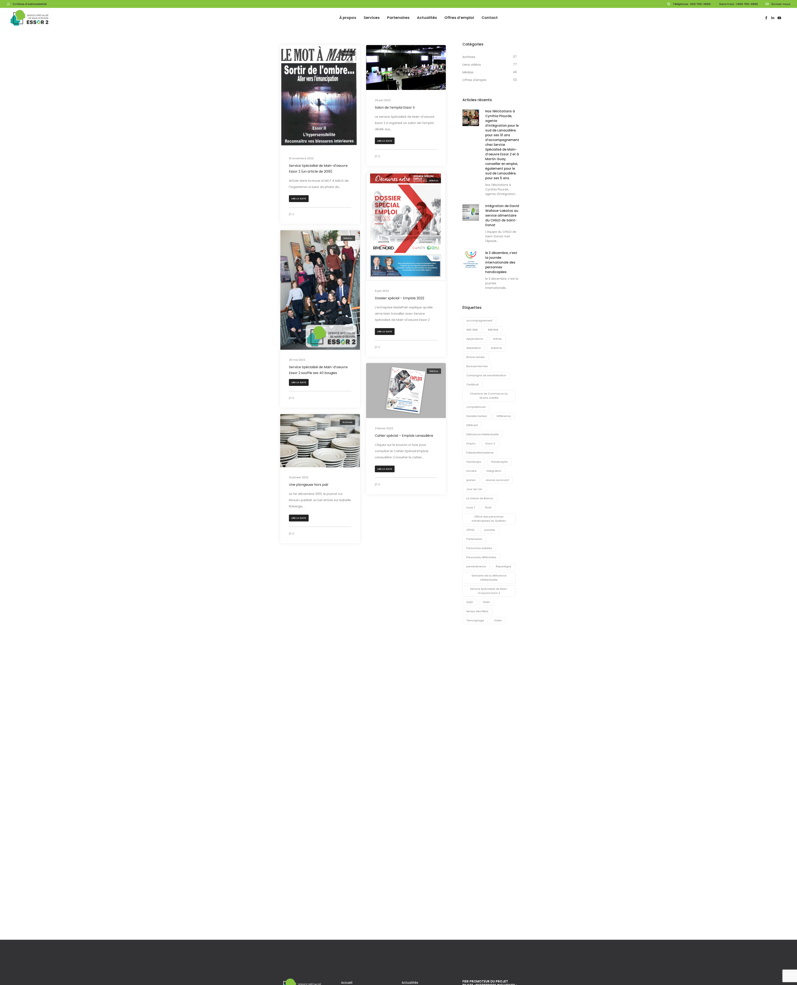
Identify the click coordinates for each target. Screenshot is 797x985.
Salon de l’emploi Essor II (394, 107)
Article (497, 339)
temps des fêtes (477, 611)
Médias (347, 53)
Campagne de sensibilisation (486, 375)
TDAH (486, 602)
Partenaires (398, 17)
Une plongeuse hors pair (309, 484)
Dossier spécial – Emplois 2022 (399, 298)
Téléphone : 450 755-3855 (692, 4)
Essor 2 (490, 443)
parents (489, 530)
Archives (433, 53)
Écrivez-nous (780, 4)
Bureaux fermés (477, 366)
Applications (474, 339)
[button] (299, 198)
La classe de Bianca (479, 498)
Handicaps (473, 462)
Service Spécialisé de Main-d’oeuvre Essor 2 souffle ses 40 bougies (318, 370)
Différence (504, 416)
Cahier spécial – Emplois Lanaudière (404, 435)
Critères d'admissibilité (29, 4)
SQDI (469, 602)
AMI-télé (472, 330)
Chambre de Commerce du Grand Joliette (489, 396)
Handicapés (499, 462)
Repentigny (503, 566)
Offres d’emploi (459, 17)
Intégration (494, 471)
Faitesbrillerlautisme (480, 453)
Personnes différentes (481, 557)
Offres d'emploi (474, 80)
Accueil (346, 982)
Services (372, 17)
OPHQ (470, 530)
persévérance (476, 566)
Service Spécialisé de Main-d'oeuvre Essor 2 (489, 591)
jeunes (471, 480)
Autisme (496, 348)
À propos (347, 17)
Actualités (427, 17)
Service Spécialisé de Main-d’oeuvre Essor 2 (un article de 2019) (318, 168)
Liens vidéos (471, 64)
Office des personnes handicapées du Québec (489, 519)
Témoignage (475, 620)
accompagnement (479, 321)
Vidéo (498, 620)
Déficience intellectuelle (482, 434)
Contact (490, 17)
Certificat (472, 384)
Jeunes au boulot (497, 480)
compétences (476, 407)
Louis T (470, 507)
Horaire (471, 471)
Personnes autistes (479, 548)
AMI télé (493, 330)
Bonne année (475, 357)
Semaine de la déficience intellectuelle (489, 578)
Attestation (473, 348)
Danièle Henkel (476, 416)
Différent (472, 425)
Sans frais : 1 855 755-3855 (738, 4)
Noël (488, 507)
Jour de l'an (474, 489)
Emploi (471, 443)
